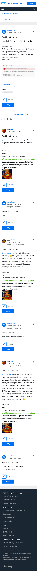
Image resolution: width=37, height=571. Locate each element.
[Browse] (3, 9)
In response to (14, 207)
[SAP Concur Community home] (6, 3)
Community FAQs (9, 500)
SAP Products (7, 532)
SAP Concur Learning (10, 546)
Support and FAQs (9, 503)
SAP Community (8, 535)
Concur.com (7, 514)
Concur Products (9, 517)
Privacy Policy (6, 557)
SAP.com (6, 528)
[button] (33, 30)
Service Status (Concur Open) (13, 543)
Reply (8, 105)
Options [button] (7, 19)
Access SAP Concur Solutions (13, 510)
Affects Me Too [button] (8, 85)
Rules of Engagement (10, 496)
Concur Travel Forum (11, 14)
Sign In (32, 3)
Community (17, 3)
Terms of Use (14, 557)
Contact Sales (7, 521)
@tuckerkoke (6, 140)
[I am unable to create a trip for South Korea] (35, 114)
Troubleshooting (7, 92)
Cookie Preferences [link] (20, 559)
